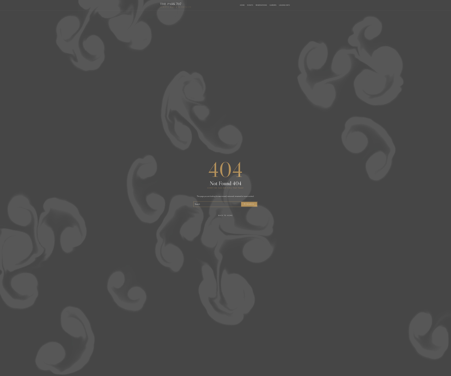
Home (242, 5)
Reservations (261, 5)
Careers (273, 5)
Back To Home (225, 215)
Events (250, 5)
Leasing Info (284, 5)
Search (250, 204)
